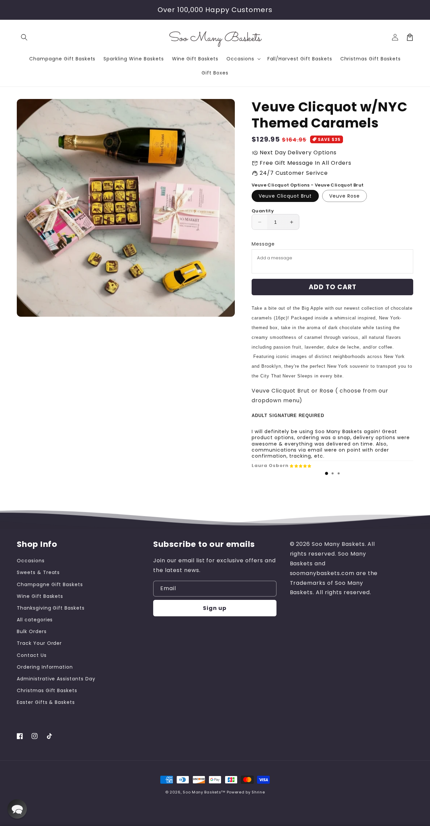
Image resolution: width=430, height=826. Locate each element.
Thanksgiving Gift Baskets (51, 608)
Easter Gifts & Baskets (46, 702)
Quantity (263, 211)
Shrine (258, 792)
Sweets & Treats (38, 572)
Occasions (31, 560)
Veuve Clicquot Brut (285, 196)
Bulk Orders (32, 631)
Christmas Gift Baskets (47, 690)
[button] (24, 37)
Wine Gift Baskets (40, 596)
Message (263, 244)
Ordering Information (45, 667)
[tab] (327, 473)
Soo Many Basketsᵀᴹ (204, 792)
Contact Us (32, 655)
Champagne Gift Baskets (50, 584)
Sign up (214, 608)
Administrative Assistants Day (56, 678)
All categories (35, 619)
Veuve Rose (344, 196)
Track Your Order (39, 643)
